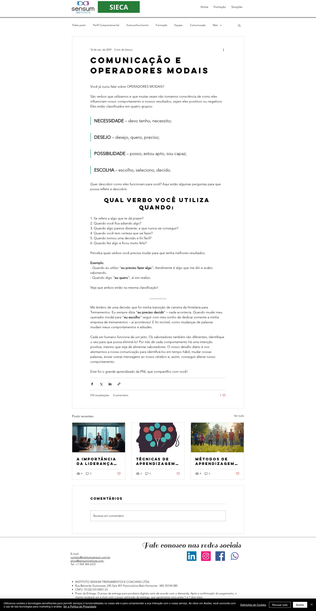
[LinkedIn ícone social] (191, 556)
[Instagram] (206, 556)
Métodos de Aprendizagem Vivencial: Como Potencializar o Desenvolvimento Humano (216, 461)
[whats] (234, 556)
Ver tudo (239, 415)
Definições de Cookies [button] (253, 605)
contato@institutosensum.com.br (90, 557)
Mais (215, 25)
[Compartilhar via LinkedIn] (110, 384)
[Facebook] (220, 556)
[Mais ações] (223, 49)
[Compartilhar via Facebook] (92, 384)
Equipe (178, 25)
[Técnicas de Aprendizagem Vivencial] (158, 437)
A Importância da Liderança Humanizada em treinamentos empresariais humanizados (98, 461)
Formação (161, 25)
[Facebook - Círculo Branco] (229, 571)
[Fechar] (311, 604)
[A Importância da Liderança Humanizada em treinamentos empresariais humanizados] (98, 437)
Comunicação (198, 25)
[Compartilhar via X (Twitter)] (101, 384)
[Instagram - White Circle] (237, 571)
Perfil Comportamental (106, 25)
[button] (220, 7)
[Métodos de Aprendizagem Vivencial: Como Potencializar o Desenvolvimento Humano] (217, 437)
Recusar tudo (280, 605)
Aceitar (300, 605)
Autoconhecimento (137, 25)
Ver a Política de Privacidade (79, 606)
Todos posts (79, 25)
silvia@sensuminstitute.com (87, 560)
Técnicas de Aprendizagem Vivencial (155, 461)
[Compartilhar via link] (119, 384)
